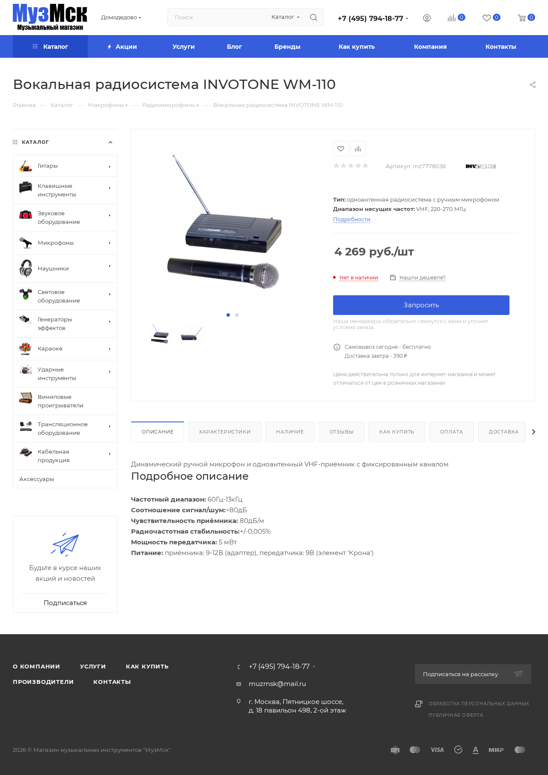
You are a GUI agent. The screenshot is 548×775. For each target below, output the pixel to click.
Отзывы (342, 432)
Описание (157, 432)
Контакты (112, 681)
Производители (43, 681)
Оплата (451, 432)
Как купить (396, 432)
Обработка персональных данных (479, 704)
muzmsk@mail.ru (277, 684)
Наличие (290, 432)
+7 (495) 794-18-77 (370, 19)
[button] (228, 315)
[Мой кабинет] (427, 19)
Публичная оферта (456, 715)
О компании (36, 666)
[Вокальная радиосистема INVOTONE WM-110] (232, 225)
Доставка (504, 432)
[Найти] (313, 17)
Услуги (93, 666)
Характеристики (224, 432)
